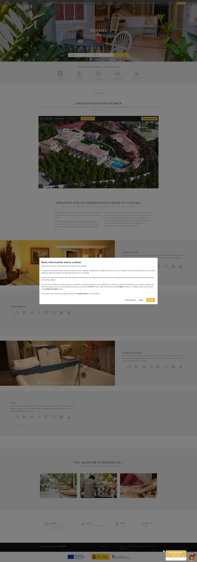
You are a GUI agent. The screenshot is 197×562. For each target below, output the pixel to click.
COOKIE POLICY (82, 294)
